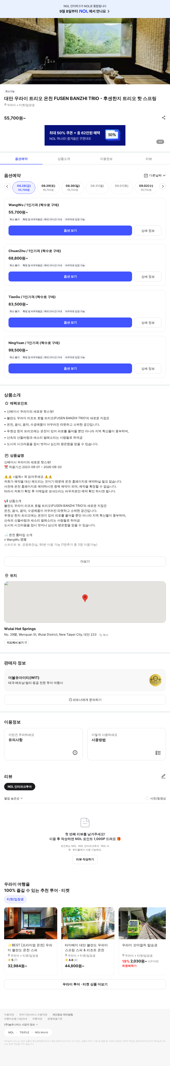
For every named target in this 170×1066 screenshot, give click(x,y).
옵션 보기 (70, 230)
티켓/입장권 (15, 899)
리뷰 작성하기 (85, 859)
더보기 (85, 561)
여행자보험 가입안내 (15, 1018)
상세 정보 (148, 231)
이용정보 (106, 159)
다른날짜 (155, 175)
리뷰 (149, 159)
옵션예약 (21, 159)
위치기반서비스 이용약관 (33, 1014)
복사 (105, 634)
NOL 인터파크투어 (20, 786)
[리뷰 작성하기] (163, 776)
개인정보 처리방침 (62, 1014)
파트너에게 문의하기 (87, 700)
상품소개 (64, 159)
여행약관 (37, 1018)
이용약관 (9, 1014)
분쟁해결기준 (54, 1018)
